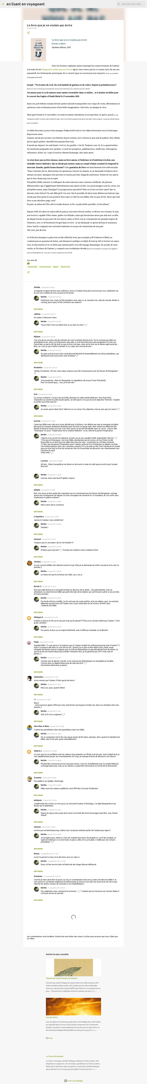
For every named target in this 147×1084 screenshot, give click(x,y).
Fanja (36, 642)
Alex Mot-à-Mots (41, 726)
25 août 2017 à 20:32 (54, 598)
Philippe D (38, 617)
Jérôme (37, 562)
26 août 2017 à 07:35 (54, 627)
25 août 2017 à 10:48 (51, 516)
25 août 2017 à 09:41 (54, 377)
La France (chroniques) (54, 1056)
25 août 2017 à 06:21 (48, 287)
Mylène (37, 337)
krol (35, 394)
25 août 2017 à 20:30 (54, 571)
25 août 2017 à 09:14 (50, 367)
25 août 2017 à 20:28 (54, 501)
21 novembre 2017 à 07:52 (56, 888)
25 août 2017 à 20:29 (54, 546)
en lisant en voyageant (25, 4)
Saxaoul (37, 539)
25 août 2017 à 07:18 (48, 314)
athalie (37, 490)
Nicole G (37, 586)
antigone (38, 800)
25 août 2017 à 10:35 (48, 421)
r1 (35, 699)
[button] (28, 32)
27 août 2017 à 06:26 (54, 760)
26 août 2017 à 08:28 (55, 461)
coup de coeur (45, 267)
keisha (43, 297)
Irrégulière (39, 517)
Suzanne (37, 778)
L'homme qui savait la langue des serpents (61, 978)
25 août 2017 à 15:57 (49, 586)
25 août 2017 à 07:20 (54, 321)
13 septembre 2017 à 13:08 (56, 861)
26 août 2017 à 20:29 (50, 751)
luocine (37, 421)
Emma (36, 854)
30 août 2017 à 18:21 (48, 827)
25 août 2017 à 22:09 (46, 642)
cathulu (37, 314)
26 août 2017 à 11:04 (51, 677)
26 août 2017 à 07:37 (54, 657)
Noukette (38, 367)
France (55, 267)
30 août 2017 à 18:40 (54, 834)
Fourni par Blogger (75, 1081)
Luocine (44, 461)
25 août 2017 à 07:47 (54, 350)
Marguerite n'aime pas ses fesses (57, 69)
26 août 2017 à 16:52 (54, 733)
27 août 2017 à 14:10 (49, 800)
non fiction (65, 267)
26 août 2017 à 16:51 (54, 684)
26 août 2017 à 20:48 (49, 777)
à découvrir (32, 267)
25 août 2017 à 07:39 (48, 337)
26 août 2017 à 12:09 (43, 699)
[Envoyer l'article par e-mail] (28, 264)
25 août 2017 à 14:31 (49, 539)
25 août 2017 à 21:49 (51, 617)
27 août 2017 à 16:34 (54, 810)
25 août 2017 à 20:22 (54, 406)
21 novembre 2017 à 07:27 (52, 876)
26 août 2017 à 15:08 (57, 726)
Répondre (38, 309)
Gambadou (38, 677)
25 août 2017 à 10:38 (48, 490)
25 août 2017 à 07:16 (54, 297)
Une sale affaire (52, 1017)
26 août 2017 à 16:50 (54, 475)
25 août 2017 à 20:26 (54, 434)
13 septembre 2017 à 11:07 (49, 854)
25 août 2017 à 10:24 (45, 394)
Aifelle (37, 287)
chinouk (37, 827)
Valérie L (38, 751)
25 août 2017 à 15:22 (48, 562)
